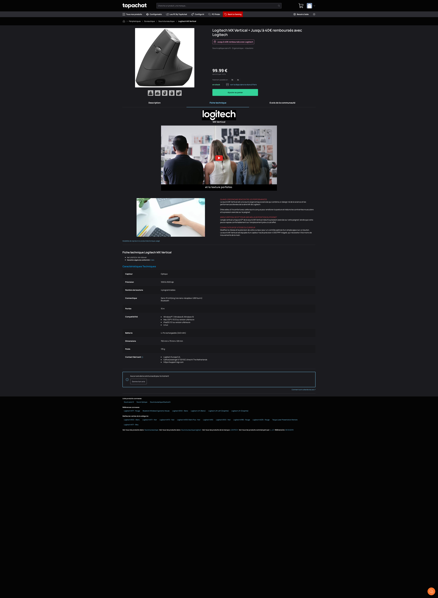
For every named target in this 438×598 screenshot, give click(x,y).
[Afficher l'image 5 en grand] (179, 93)
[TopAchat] (135, 5)
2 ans (152, 260)
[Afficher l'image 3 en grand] (165, 93)
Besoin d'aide (303, 14)
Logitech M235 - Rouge (261, 420)
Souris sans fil (129, 402)
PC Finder (216, 14)
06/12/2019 (289, 430)
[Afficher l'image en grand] (164, 57)
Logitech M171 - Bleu (131, 425)
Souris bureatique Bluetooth (160, 402)
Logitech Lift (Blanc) (198, 411)
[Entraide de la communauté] (431, 591)
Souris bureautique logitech (191, 430)
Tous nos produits (134, 14)
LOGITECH (234, 430)
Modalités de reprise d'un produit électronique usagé (141, 241)
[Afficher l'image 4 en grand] (172, 93)
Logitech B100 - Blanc (180, 411)
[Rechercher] (279, 5)
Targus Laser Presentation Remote (284, 420)
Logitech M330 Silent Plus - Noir (188, 420)
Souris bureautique (166, 21)
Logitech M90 (208, 420)
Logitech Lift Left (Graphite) (218, 411)
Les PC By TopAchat (178, 14)
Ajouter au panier (235, 92)
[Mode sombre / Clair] (314, 14)
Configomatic (156, 14)
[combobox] (311, 6)
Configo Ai (199, 14)
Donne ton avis (138, 381)
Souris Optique (142, 402)
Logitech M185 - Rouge (241, 420)
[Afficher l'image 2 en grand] (157, 93)
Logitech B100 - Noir (223, 420)
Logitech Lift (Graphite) (239, 411)
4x (238, 80)
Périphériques (135, 21)
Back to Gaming (234, 14)
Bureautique (149, 21)
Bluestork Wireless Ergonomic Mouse (156, 411)
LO (273, 430)
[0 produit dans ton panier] (301, 6)
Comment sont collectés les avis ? (303, 390)
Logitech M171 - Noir (149, 420)
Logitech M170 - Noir (167, 420)
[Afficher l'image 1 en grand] (150, 93)
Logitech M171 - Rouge (132, 411)
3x (232, 80)
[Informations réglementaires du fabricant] (142, 357)
